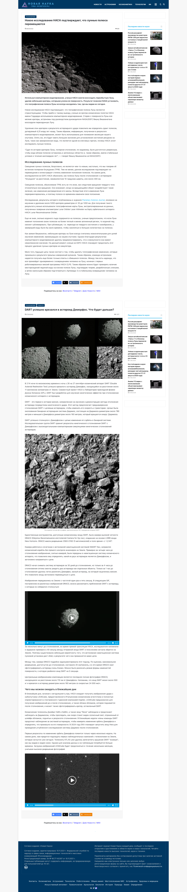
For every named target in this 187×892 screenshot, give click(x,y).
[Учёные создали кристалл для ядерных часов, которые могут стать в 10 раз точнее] (156, 66)
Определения (136, 885)
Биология (100, 885)
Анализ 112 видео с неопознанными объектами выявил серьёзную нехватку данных (135, 97)
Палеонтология (75, 885)
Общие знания (97, 881)
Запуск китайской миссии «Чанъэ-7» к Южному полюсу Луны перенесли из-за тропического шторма (137, 52)
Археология (89, 885)
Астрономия (110, 4)
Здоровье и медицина (148, 881)
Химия (126, 885)
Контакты (33, 881)
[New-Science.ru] (38, 4)
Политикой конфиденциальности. (147, 866)
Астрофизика (131, 881)
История (109, 885)
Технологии (140, 4)
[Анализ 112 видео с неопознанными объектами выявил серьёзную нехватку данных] (156, 96)
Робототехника (83, 881)
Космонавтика (125, 4)
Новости (98, 4)
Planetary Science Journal (93, 200)
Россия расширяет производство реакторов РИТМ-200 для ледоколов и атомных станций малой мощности (138, 37)
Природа (118, 885)
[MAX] (96, 888)
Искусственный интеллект (56, 885)
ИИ (150, 4)
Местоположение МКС (114, 881)
